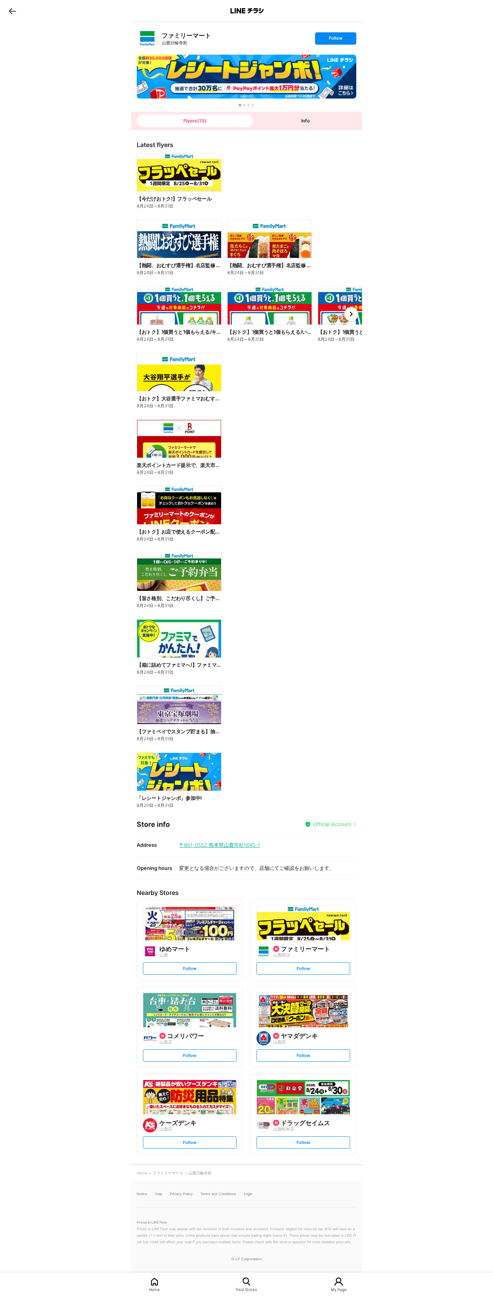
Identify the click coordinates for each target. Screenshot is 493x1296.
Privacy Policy (181, 1194)
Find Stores (246, 1289)
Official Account (332, 824)
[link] (147, 38)
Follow (335, 40)
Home (154, 1289)
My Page (339, 1289)
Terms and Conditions (218, 1194)
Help (158, 1194)
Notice (142, 1194)
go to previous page (12, 11)
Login (248, 1194)
